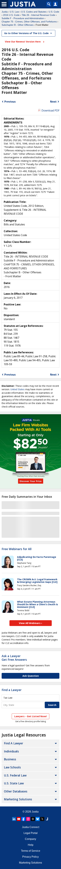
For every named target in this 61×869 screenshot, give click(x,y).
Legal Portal (31, 833)
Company (30, 839)
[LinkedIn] (14, 819)
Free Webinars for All (17, 549)
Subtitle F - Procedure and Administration (23, 18)
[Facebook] (23, 819)
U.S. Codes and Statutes (34, 11)
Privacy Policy (30, 856)
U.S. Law (14, 11)
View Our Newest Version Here (23, 41)
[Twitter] (42, 819)
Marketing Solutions (18, 799)
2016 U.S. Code (11, 15)
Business (10, 759)
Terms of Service (30, 850)
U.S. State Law (14, 783)
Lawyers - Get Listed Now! (30, 716)
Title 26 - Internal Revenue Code (38, 15)
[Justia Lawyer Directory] (47, 819)
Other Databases (15, 791)
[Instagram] (28, 819)
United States (17, 389)
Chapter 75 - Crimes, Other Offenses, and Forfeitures (29, 21)
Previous (10, 101)
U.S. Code (54, 11)
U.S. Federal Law (15, 775)
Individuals (11, 751)
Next (53, 101)
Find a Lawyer (11, 690)
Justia (5, 11)
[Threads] (33, 819)
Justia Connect (30, 827)
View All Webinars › (30, 623)
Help (30, 844)
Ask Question (30, 675)
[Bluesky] (38, 819)
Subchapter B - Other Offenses (18, 25)
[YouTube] (19, 819)
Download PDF (50, 110)
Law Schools (12, 767)
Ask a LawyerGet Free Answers (14, 658)
